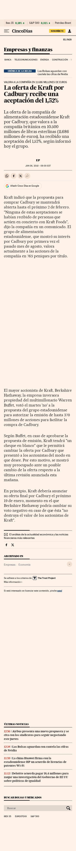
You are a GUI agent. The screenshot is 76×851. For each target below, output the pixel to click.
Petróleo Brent (63, 23)
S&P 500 (34, 23)
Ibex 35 (10, 23)
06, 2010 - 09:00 (38, 166)
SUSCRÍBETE (57, 31)
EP (38, 160)
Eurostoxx (21, 816)
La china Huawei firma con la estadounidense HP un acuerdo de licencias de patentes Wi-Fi (35, 761)
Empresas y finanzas (28, 49)
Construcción (60, 59)
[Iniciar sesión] (69, 31)
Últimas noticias (16, 724)
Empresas (9, 564)
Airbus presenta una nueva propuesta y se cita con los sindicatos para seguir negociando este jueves (36, 735)
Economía (24, 564)
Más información (12, 582)
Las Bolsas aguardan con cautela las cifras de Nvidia (53, 72)
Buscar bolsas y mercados (23, 797)
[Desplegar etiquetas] (69, 564)
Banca (7, 59)
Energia (44, 59)
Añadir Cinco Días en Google (24, 185)
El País (67, 39)
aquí (59, 590)
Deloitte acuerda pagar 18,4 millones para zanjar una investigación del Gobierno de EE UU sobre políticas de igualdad (36, 777)
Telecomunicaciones (25, 59)
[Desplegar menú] (6, 31)
